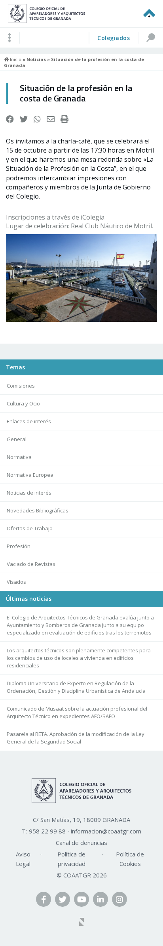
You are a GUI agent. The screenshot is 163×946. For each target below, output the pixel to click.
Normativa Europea (30, 474)
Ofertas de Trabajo (30, 528)
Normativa (19, 457)
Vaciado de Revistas (31, 564)
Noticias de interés (29, 492)
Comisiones (21, 385)
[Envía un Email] (51, 119)
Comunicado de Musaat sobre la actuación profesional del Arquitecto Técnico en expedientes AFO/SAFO (77, 712)
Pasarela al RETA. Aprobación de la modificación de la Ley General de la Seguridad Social (75, 737)
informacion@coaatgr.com (106, 831)
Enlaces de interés (29, 421)
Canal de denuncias (81, 843)
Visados (16, 581)
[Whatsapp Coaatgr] (37, 119)
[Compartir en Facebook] (10, 119)
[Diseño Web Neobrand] (81, 922)
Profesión (18, 546)
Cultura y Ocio (23, 403)
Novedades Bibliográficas (37, 510)
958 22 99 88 (47, 831)
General (17, 439)
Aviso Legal (23, 859)
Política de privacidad (71, 859)
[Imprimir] (64, 119)
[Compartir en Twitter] (24, 119)
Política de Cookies (130, 859)
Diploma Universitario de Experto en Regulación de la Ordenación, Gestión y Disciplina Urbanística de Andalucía (76, 687)
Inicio (15, 59)
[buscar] (150, 38)
